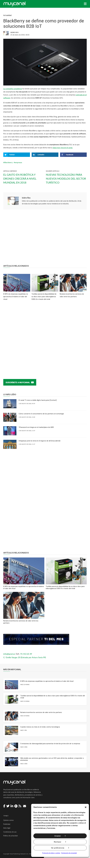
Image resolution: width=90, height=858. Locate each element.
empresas (18, 162)
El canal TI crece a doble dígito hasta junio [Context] (38, 400)
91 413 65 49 (26, 654)
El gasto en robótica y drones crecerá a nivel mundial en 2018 (19, 179)
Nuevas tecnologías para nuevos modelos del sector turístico (66, 179)
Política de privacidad (10, 836)
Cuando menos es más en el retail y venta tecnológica (40, 727)
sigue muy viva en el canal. (63, 148)
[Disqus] (45, 336)
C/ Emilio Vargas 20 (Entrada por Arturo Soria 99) (24, 658)
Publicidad (6, 824)
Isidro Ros (26, 198)
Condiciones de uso (9, 832)
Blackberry (8, 162)
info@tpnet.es (9, 654)
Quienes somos (8, 820)
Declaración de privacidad (69, 853)
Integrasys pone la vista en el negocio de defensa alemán (39, 441)
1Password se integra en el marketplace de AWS (36, 427)
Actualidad (7, 15)
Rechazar (57, 842)
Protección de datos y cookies (51, 853)
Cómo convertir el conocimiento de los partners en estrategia (41, 414)
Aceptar (57, 836)
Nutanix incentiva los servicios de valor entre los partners (41, 712)
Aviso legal (6, 828)
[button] (86, 807)
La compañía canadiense (12, 89)
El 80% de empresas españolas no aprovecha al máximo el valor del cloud (46, 681)
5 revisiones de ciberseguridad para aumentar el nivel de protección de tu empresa (50, 744)
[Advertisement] (45, 238)
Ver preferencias (57, 848)
